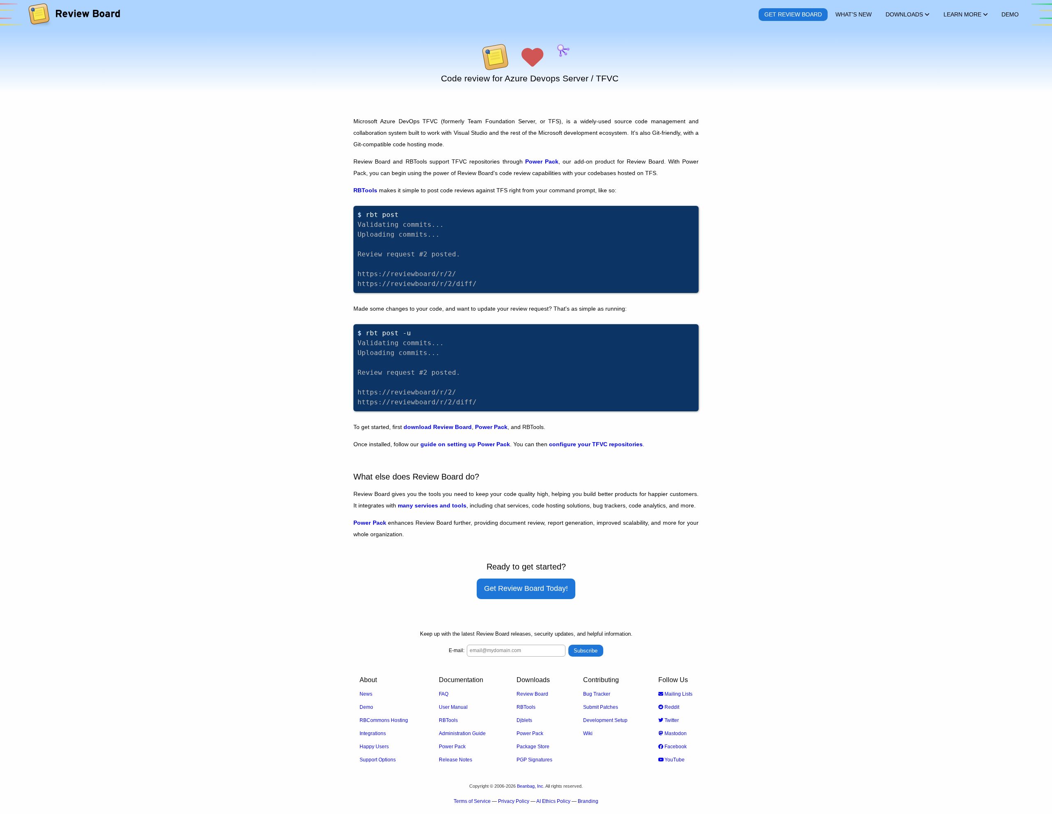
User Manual (453, 707)
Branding (588, 801)
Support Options (378, 760)
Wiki (588, 733)
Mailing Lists (677, 694)
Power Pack (541, 161)
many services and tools (432, 505)
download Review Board (438, 427)
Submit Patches (600, 707)
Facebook (675, 746)
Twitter (671, 720)
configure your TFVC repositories (596, 444)
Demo (366, 707)
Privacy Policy (513, 801)
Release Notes (455, 760)
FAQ (443, 694)
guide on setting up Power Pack (465, 444)
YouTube (674, 760)
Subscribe (586, 651)
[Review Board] (74, 14)
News (366, 694)
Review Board (532, 694)
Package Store (533, 746)
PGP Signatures (534, 760)
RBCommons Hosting (384, 720)
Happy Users (374, 746)
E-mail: (456, 650)
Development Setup (605, 720)
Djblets (524, 720)
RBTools (365, 190)
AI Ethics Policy (553, 801)
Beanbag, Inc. (530, 786)
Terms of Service (472, 801)
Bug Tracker (596, 694)
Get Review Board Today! (526, 588)
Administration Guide (462, 733)
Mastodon (675, 733)
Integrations (373, 733)
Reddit (671, 707)
